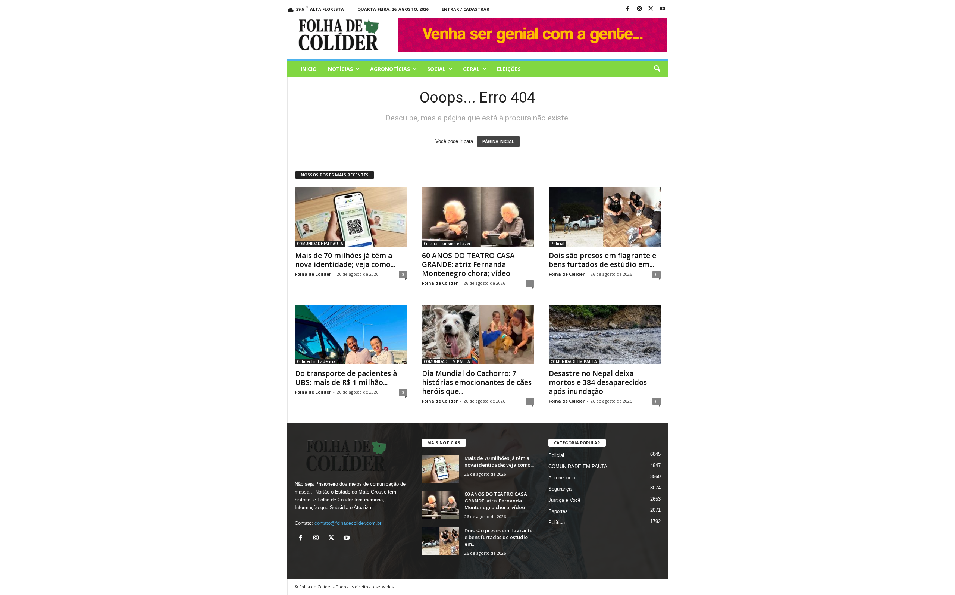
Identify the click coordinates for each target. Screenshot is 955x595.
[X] (650, 9)
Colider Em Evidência (316, 361)
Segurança (560, 489)
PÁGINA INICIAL (498, 141)
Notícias (340, 68)
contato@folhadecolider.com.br (347, 523)
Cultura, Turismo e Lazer (447, 243)
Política (556, 522)
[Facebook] (627, 9)
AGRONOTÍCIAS (390, 68)
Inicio (309, 68)
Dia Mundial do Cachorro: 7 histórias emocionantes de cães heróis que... (477, 382)
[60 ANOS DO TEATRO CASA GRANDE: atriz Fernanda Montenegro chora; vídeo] (478, 217)
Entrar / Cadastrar (465, 9)
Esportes (558, 511)
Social (436, 68)
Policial (557, 243)
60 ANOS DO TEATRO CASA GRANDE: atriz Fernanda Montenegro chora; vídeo (468, 264)
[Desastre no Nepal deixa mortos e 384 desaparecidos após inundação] (605, 334)
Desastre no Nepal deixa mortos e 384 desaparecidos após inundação (598, 382)
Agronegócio (561, 477)
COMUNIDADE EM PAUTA (320, 243)
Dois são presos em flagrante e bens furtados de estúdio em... (602, 260)
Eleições (509, 68)
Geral (471, 68)
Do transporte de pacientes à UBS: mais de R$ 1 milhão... (346, 378)
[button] (657, 69)
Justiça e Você (564, 500)
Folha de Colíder (313, 274)
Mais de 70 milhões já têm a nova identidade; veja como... (345, 260)
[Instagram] (639, 9)
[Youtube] (662, 9)
